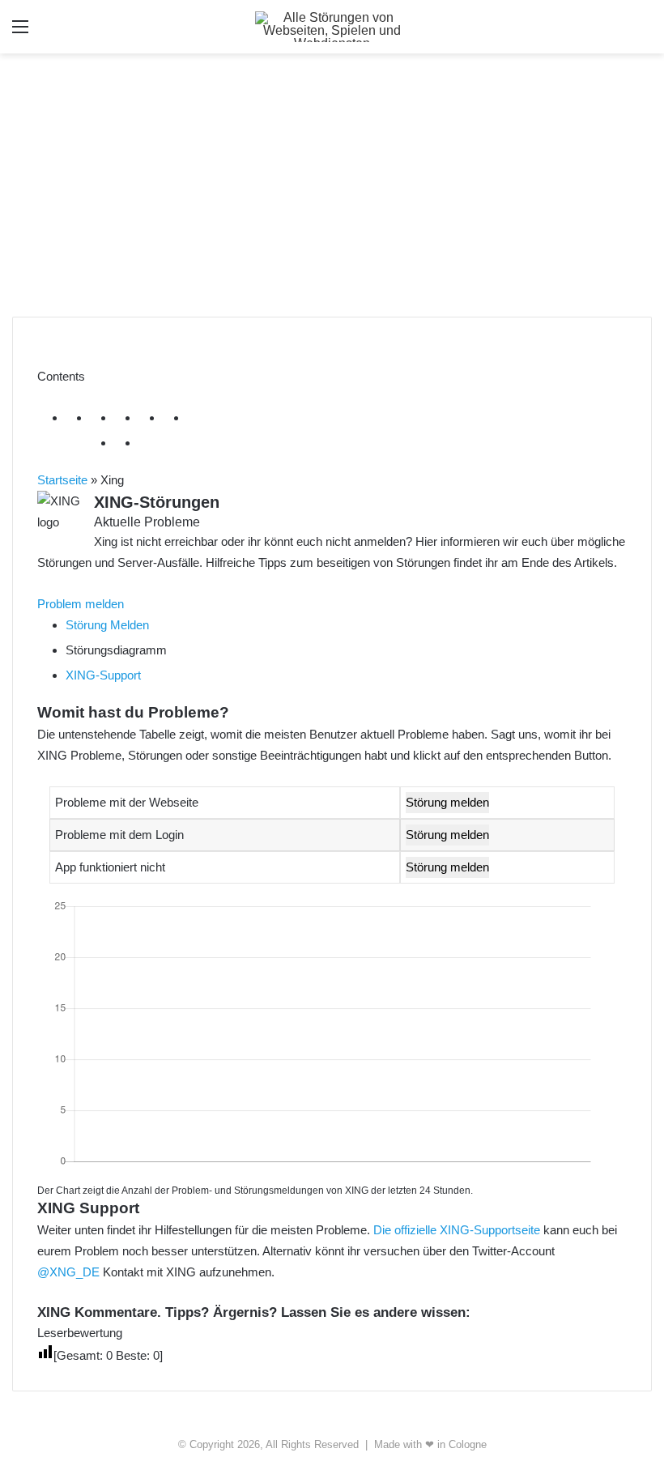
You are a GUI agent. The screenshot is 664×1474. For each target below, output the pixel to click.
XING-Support (103, 675)
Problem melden (80, 604)
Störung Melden (107, 625)
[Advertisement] (332, 191)
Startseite (62, 480)
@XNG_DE (68, 1272)
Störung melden (447, 802)
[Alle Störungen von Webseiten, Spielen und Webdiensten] (332, 26)
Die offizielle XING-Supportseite (456, 1230)
